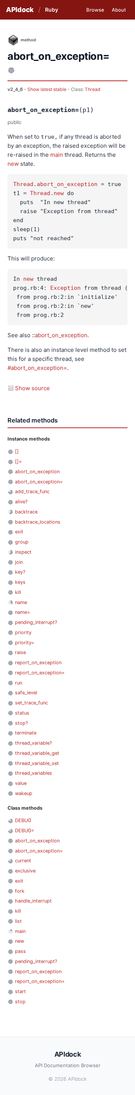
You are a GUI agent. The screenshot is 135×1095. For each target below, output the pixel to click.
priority (23, 632)
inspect (23, 552)
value (21, 783)
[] (17, 451)
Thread (92, 89)
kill (18, 592)
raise (20, 652)
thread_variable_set (37, 763)
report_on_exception (38, 662)
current (23, 860)
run (18, 683)
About (119, 10)
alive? (21, 501)
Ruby (51, 9)
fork (19, 891)
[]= (18, 461)
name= (22, 612)
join (19, 562)
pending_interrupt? (36, 622)
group (21, 542)
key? (20, 572)
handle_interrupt (33, 901)
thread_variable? (33, 743)
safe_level (26, 692)
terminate (25, 733)
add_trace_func (32, 491)
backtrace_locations (37, 522)
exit (19, 532)
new (13, 163)
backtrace (26, 512)
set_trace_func (31, 703)
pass (20, 951)
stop (20, 1001)
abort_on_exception (67, 184)
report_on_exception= (39, 672)
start (20, 991)
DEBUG (23, 820)
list (18, 921)
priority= (24, 642)
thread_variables (33, 773)
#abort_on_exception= (37, 367)
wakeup (23, 793)
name (21, 602)
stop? (21, 723)
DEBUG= (24, 830)
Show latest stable (47, 89)
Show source (32, 388)
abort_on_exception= (39, 482)
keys (20, 582)
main (56, 154)
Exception (65, 288)
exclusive (25, 871)
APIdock (20, 10)
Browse (95, 10)
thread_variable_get (37, 753)
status (22, 713)
